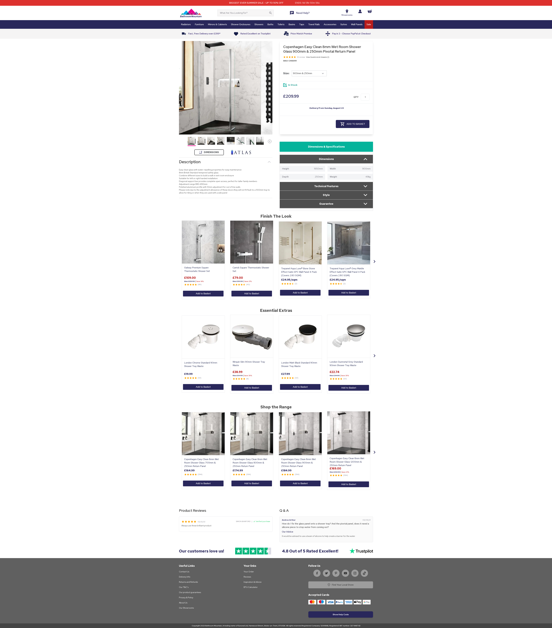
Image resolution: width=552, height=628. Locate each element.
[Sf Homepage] (191, 13)
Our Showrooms (186, 608)
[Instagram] (355, 573)
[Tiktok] (364, 573)
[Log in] (360, 11)
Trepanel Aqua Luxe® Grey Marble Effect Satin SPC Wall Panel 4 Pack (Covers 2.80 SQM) (347, 272)
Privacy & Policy (186, 597)
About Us (183, 602)
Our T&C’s (183, 587)
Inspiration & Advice (252, 582)
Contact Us (184, 571)
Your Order (249, 571)
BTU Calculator (251, 587)
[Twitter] (326, 573)
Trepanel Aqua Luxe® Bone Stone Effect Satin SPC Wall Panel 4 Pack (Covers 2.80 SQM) (299, 272)
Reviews (247, 576)
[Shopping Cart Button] (370, 11)
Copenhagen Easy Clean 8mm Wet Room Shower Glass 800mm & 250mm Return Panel (250, 463)
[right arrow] (269, 141)
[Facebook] (317, 573)
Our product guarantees (190, 592)
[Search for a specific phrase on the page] (270, 13)
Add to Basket (203, 293)
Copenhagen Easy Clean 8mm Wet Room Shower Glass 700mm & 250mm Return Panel (201, 463)
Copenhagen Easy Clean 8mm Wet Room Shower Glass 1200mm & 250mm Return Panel (347, 462)
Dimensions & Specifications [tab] (326, 146)
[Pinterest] (336, 573)
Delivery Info (184, 576)
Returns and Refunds (188, 582)
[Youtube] (345, 573)
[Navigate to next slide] (374, 261)
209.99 (291, 96)
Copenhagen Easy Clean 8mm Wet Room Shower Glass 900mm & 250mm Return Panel (298, 463)
